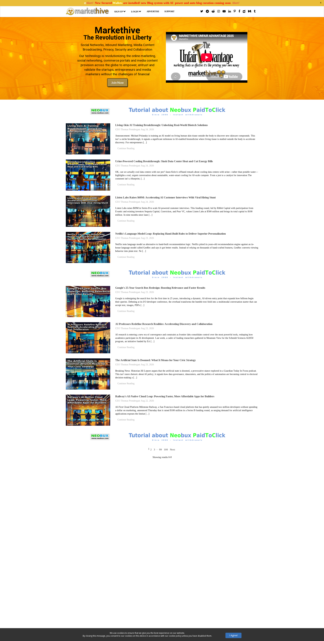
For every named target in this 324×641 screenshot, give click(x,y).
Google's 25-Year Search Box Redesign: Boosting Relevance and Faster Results (160, 287)
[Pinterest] (235, 11)
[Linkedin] (229, 11)
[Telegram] (207, 11)
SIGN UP (118, 11)
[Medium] (249, 11)
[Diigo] (244, 11)
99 (160, 449)
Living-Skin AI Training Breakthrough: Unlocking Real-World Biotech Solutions (161, 125)
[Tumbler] (254, 11)
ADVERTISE (153, 11)
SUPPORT (169, 11)
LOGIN (134, 11)
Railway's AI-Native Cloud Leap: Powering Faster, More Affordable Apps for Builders (164, 396)
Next (172, 449)
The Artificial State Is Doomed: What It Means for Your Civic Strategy (155, 360)
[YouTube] (224, 11)
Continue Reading (125, 148)
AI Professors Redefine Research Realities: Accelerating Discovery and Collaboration (163, 324)
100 (166, 449)
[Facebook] (239, 11)
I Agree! (233, 635)
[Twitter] (201, 11)
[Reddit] (213, 11)
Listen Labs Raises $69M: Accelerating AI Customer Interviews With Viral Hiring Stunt (165, 197)
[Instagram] (218, 11)
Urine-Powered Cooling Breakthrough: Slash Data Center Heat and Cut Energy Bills (164, 161)
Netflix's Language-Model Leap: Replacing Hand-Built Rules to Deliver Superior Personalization (170, 233)
